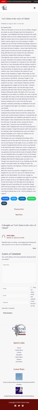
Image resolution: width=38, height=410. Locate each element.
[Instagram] (23, 406)
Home (19, 348)
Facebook (5, 198)
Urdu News (19, 361)
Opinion (19, 359)
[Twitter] (19, 406)
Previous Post (19, 209)
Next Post (19, 215)
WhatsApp (31, 198)
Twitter (14, 198)
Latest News (19, 357)
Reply (34, 248)
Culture (19, 352)
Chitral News (19, 350)
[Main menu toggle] (35, 8)
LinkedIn (22, 198)
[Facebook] (15, 406)
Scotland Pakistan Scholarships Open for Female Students (19, 396)
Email (4, 203)
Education (19, 354)
